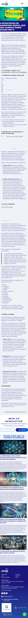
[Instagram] (4, 593)
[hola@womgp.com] (2, 596)
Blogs (4, 285)
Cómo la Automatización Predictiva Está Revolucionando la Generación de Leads (13, 521)
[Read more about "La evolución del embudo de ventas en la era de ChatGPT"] (13, 542)
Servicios (17, 574)
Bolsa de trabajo (5, 577)
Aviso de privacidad (6, 590)
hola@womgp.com (8, 596)
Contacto (17, 575)
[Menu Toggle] (22, 3)
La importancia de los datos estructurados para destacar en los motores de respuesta (13, 457)
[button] (25, 614)
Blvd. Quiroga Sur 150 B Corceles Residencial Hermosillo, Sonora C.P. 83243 (12, 587)
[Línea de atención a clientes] (2, 599)
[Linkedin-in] (7, 593)
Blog (2, 575)
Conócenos (4, 574)
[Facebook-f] (2, 593)
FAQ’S (16, 577)
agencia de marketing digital (15, 390)
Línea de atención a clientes (10, 599)
